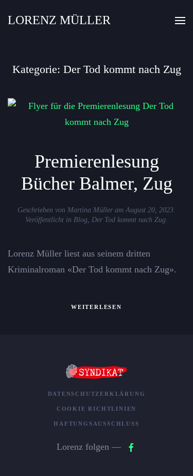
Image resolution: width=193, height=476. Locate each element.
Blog (80, 220)
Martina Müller (90, 210)
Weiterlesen (96, 307)
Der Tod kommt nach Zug (129, 220)
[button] (180, 20)
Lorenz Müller (59, 20)
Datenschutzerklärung (97, 394)
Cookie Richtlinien (96, 409)
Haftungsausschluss (96, 423)
